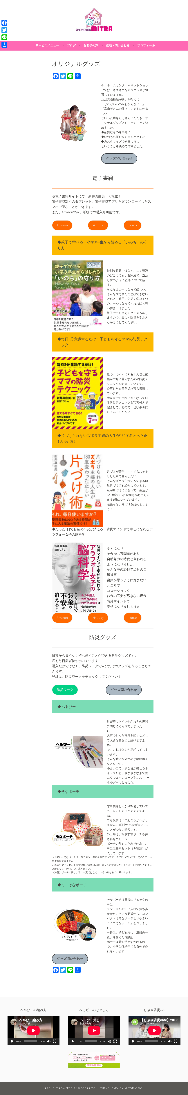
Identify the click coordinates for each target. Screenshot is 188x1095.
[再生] (12, 1041)
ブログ (71, 45)
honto (132, 225)
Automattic (133, 1088)
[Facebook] (4, 22)
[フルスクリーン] (55, 1041)
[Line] (4, 37)
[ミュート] (49, 1041)
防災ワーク (65, 690)
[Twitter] (4, 30)
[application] (33, 1030)
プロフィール (146, 45)
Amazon (62, 225)
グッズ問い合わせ (119, 158)
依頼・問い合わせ (118, 45)
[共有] (4, 44)
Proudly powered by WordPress (70, 1088)
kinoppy (98, 225)
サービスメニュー (47, 45)
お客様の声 (91, 45)
